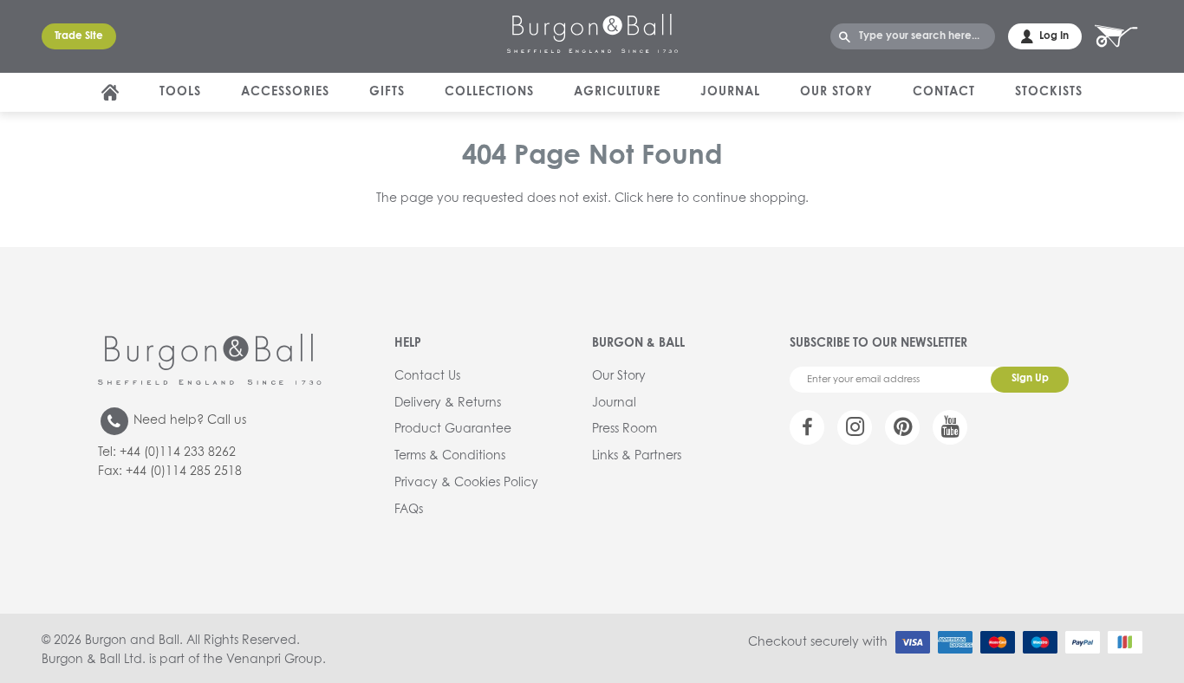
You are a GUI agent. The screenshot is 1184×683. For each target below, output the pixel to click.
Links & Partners (636, 456)
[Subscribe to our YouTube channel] (950, 427)
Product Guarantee (452, 429)
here (660, 198)
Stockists (1049, 92)
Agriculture (617, 92)
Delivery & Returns (447, 403)
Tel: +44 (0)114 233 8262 (167, 452)
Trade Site (79, 36)
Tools (180, 92)
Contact (944, 92)
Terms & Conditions (449, 456)
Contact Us (427, 376)
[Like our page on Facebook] (807, 427)
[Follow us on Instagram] (854, 427)
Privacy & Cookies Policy (466, 483)
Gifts (387, 92)
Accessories (285, 92)
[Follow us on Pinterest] (902, 427)
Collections (489, 92)
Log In (1054, 36)
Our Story (836, 92)
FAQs (408, 510)
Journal (730, 92)
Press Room (624, 429)
